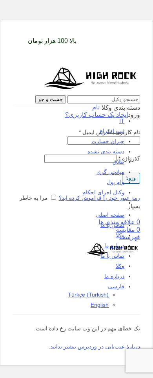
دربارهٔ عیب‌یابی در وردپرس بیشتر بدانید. (94, 346)
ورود (131, 178)
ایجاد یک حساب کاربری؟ (96, 114)
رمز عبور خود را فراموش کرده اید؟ (99, 198)
